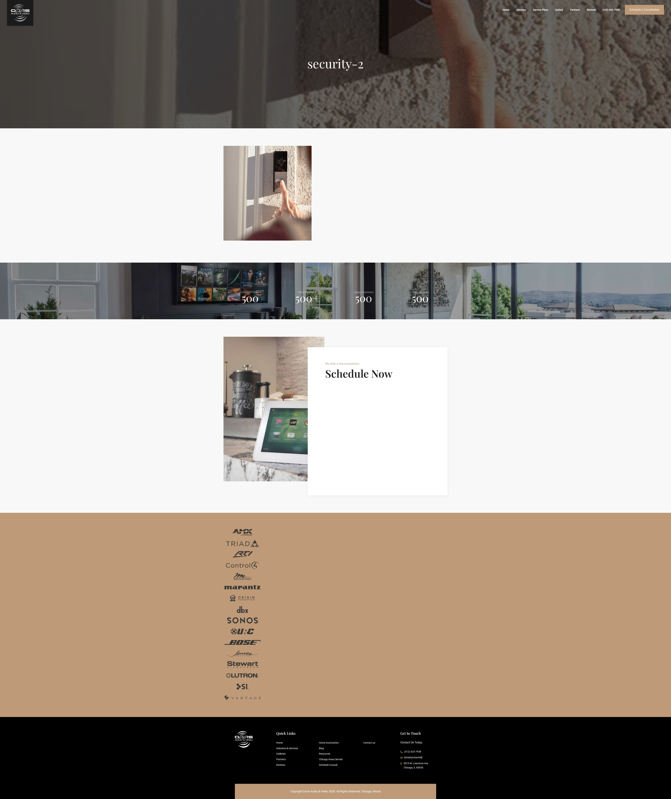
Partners (575, 9)
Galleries (281, 753)
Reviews (591, 9)
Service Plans (540, 9)
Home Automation (329, 742)
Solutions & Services (287, 748)
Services (521, 9)
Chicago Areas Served (330, 759)
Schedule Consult (328, 765)
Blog (321, 748)
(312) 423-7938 (611, 9)
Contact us (369, 742)
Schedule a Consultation (644, 9)
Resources (324, 753)
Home (506, 9)
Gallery (559, 9)
